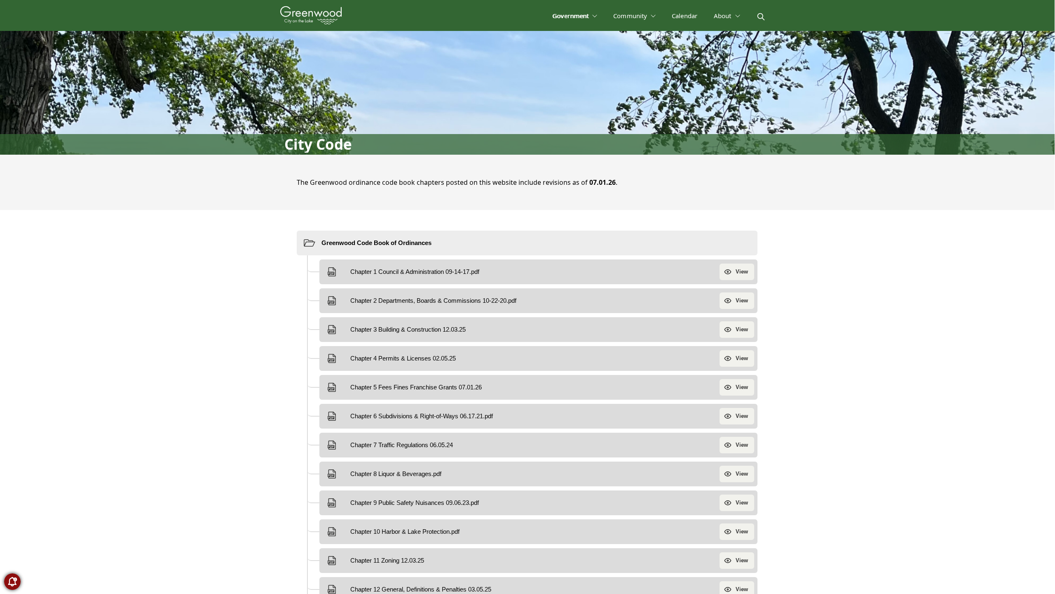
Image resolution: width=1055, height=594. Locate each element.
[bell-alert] (12, 581)
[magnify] (761, 16)
